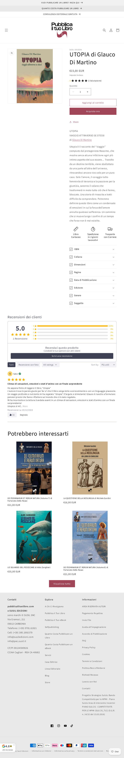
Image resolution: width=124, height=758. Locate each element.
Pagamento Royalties (92, 613)
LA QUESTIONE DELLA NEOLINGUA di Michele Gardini (87, 498)
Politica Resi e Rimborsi (93, 668)
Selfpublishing (52, 627)
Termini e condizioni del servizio (90, 751)
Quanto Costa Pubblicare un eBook (59, 646)
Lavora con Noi (89, 681)
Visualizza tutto (62, 583)
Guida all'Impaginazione (94, 627)
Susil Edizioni (22, 751)
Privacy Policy (88, 647)
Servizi (48, 655)
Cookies (86, 654)
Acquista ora (93, 111)
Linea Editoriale (52, 668)
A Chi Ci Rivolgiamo (54, 606)
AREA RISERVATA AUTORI (94, 606)
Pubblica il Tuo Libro (55, 613)
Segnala (24, 414)
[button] (6, 30)
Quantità (73, 86)
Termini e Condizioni (92, 661)
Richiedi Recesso (90, 674)
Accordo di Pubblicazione (94, 633)
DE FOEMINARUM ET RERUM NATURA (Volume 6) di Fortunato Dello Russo (86, 568)
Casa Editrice (51, 662)
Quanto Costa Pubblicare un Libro (59, 635)
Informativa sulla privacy (64, 751)
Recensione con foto (29, 364)
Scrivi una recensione (62, 356)
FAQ (84, 640)
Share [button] (76, 122)
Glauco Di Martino (82, 139)
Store (47, 682)
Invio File (86, 620)
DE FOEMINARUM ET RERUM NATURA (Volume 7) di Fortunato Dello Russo (30, 499)
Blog (47, 675)
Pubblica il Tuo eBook (55, 620)
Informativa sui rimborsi (41, 751)
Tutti (11, 364)
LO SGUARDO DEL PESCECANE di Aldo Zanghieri (29, 567)
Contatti (86, 688)
